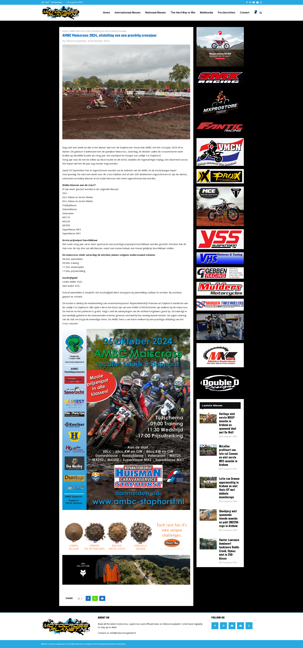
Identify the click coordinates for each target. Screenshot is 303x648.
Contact (244, 12)
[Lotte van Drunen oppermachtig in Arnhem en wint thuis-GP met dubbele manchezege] (208, 482)
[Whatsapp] (249, 625)
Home (106, 12)
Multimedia (206, 12)
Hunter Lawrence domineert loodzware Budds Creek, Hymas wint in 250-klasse (229, 549)
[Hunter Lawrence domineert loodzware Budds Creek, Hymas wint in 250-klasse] (208, 543)
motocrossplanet (76, 41)
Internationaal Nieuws (128, 12)
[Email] (240, 625)
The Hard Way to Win (183, 12)
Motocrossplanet (117, 644)
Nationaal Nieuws (155, 12)
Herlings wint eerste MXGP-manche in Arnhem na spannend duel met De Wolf (227, 423)
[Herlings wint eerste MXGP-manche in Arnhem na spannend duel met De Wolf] (208, 417)
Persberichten (226, 12)
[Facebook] (214, 625)
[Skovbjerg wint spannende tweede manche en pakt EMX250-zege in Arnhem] (208, 515)
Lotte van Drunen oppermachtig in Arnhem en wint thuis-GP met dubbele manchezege (229, 487)
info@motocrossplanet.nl (123, 632)
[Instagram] (223, 625)
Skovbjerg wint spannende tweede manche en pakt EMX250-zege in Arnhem (229, 518)
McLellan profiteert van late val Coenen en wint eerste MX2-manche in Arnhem (228, 455)
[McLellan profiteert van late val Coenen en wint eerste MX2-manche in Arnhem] (208, 450)
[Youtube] (232, 625)
